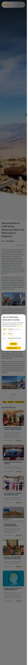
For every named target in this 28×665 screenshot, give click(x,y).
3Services (11, 331)
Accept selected (12, 348)
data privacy (19, 326)
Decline (13, 343)
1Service (11, 335)
